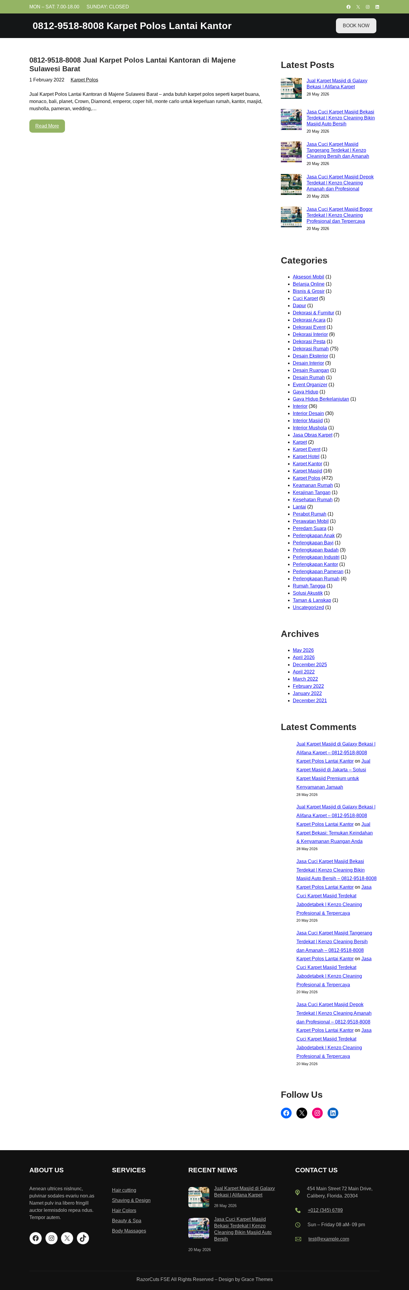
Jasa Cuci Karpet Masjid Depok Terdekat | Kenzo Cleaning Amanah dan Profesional (340, 182)
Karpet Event (306, 449)
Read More (47, 125)
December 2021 (310, 700)
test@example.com (328, 1238)
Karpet (300, 442)
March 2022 (305, 679)
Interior (300, 406)
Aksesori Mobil (308, 276)
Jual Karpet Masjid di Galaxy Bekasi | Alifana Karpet (337, 83)
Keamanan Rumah (313, 485)
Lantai (299, 506)
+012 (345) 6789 (325, 1210)
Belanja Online (309, 284)
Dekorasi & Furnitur (313, 312)
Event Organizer (310, 384)
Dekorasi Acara (309, 319)
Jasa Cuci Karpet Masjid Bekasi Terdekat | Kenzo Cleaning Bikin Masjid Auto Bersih (341, 117)
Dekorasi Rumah (311, 348)
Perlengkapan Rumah (316, 578)
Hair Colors (124, 1210)
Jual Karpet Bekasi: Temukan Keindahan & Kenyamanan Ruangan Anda (334, 833)
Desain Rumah (309, 377)
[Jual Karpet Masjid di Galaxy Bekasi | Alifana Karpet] (198, 1198)
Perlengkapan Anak (314, 535)
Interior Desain (308, 413)
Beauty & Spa (126, 1220)
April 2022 (304, 671)
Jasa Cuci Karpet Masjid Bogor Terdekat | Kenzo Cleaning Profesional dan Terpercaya (339, 215)
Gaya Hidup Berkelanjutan (321, 399)
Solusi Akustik (308, 593)
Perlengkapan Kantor (315, 564)
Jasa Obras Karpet (312, 434)
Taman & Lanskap (312, 600)
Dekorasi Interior (310, 334)
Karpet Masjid (307, 470)
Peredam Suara (309, 528)
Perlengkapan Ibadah (316, 549)
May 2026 (303, 650)
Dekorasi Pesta (309, 341)
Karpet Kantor (307, 463)
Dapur (299, 305)
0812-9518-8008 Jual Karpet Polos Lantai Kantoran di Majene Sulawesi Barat (132, 64)
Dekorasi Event (309, 327)
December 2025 (310, 664)
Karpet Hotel (306, 456)
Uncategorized (308, 607)
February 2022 (308, 686)
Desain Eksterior (310, 355)
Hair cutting (124, 1190)
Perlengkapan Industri (316, 557)
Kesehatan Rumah (313, 499)
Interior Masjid (308, 420)
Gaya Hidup (305, 391)
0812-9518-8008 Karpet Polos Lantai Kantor (132, 25)
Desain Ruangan (311, 370)
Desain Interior (308, 363)
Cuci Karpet (305, 298)
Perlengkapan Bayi (313, 542)
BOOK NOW (356, 25)
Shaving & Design (131, 1200)
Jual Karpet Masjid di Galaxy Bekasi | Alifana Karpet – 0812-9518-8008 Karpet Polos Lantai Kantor (335, 752)
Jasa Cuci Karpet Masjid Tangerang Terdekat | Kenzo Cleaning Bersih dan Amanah (338, 150)
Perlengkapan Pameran (318, 571)
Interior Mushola (310, 427)
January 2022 (307, 693)
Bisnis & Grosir (309, 291)
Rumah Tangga (309, 585)
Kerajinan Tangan (312, 492)
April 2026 (304, 657)
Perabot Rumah (309, 514)
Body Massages (129, 1230)
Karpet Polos (84, 79)
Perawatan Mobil (311, 521)
